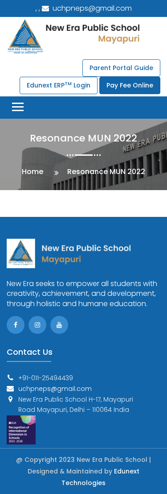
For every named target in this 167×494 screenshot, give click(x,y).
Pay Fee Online (129, 85)
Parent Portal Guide (121, 67)
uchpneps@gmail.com (91, 8)
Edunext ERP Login (58, 85)
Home (32, 171)
